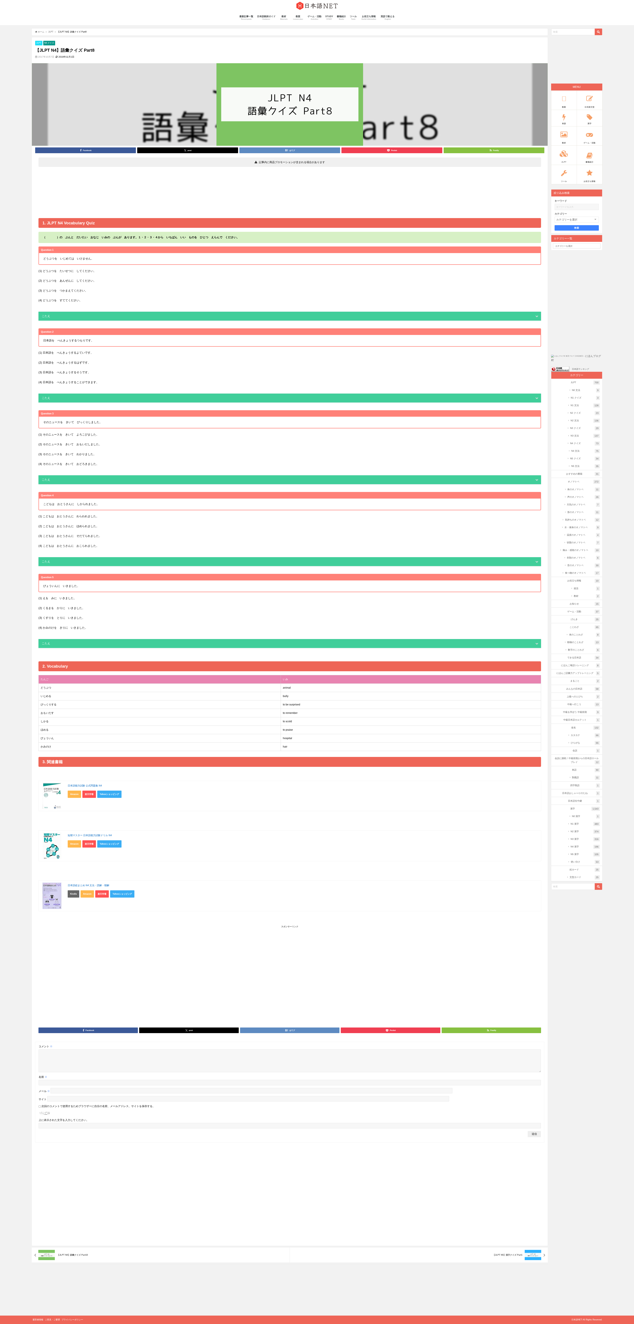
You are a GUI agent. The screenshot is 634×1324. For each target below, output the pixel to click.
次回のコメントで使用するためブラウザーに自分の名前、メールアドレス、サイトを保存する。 (98, 1106)
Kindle (73, 894)
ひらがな (585, 742)
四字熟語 (584, 785)
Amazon (74, 794)
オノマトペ (583, 481)
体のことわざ (584, 634)
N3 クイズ (584, 428)
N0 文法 (585, 390)
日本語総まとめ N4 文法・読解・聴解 (88, 885)
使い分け (585, 861)
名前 (43, 1077)
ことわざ (584, 627)
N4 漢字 (585, 846)
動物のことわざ (583, 642)
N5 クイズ (584, 458)
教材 (586, 596)
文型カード (584, 877)
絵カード (584, 869)
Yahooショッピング (109, 794)
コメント (46, 1046)
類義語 (585, 777)
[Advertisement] (290, 193)
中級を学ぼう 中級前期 (581, 712)
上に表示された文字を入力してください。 (64, 1120)
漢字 (584, 808)
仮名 (585, 727)
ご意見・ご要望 (52, 1319)
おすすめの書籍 (582, 473)
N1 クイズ (585, 397)
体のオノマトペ (583, 489)
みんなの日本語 (582, 688)
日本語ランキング (580, 369)
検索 (576, 227)
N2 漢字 (585, 831)
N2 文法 (585, 420)
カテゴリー (561, 213)
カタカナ (585, 735)
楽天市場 (89, 794)
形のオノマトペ (583, 512)
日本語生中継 (583, 801)
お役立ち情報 (583, 580)
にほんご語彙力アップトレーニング (577, 673)
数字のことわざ (583, 649)
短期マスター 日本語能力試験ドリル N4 (90, 835)
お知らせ (584, 603)
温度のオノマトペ (583, 535)
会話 (586, 750)
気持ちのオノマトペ (582, 519)
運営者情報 (38, 1319)
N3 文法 (585, 435)
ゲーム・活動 (583, 611)
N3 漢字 (585, 839)
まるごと (584, 680)
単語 (585, 769)
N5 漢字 (585, 854)
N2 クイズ (584, 413)
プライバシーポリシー (72, 1319)
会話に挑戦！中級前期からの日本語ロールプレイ (577, 760)
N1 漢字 (585, 823)
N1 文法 (585, 405)
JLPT (38, 43)
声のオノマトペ (583, 497)
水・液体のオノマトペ (581, 527)
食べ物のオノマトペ (582, 573)
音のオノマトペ (583, 565)
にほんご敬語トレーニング (580, 665)
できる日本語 (583, 657)
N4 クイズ (49, 43)
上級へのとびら (583, 696)
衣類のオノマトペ (583, 557)
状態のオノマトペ (583, 542)
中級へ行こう (583, 704)
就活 (586, 588)
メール (44, 1091)
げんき (585, 619)
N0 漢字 (585, 816)
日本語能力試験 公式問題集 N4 (85, 785)
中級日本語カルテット (581, 719)
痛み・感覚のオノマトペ (581, 550)
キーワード (561, 200)
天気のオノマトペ (583, 504)
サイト (43, 1099)
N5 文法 (585, 466)
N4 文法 (585, 451)
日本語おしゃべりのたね (580, 793)
